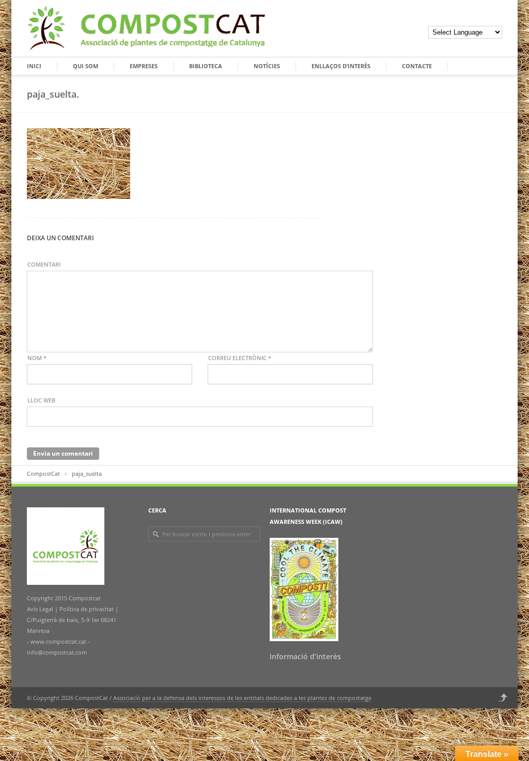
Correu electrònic (239, 358)
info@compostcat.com (57, 652)
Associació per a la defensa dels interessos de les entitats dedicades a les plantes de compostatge (242, 698)
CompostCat (43, 473)
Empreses (144, 66)
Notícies (267, 66)
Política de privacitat (86, 609)
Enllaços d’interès (341, 66)
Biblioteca (205, 66)
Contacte (417, 66)
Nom (36, 358)
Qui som (85, 66)
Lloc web (41, 400)
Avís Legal (41, 609)
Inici (34, 66)
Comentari (43, 264)
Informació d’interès (305, 656)
